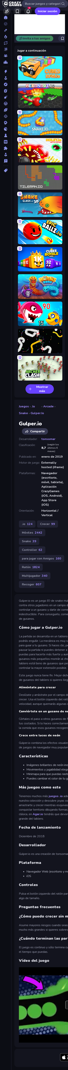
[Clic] (5, 97)
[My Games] (17, 11)
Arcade (48, 406)
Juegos (24, 406)
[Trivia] (5, 161)
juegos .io (56, 796)
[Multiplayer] (5, 56)
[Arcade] (5, 78)
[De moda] (5, 36)
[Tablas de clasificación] (5, 62)
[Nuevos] (5, 30)
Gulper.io (37, 413)
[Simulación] (5, 154)
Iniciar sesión (47, 11)
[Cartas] (5, 91)
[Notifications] (28, 11)
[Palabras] (5, 142)
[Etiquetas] (5, 170)
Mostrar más (42, 389)
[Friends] (7, 11)
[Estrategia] (5, 122)
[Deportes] (5, 110)
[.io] (5, 129)
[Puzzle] (5, 148)
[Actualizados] (5, 43)
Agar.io (38, 814)
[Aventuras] (5, 84)
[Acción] (5, 71)
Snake (23, 413)
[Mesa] (5, 135)
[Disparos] (5, 116)
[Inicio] (5, 17)
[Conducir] (5, 103)
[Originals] (5, 49)
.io (33, 406)
